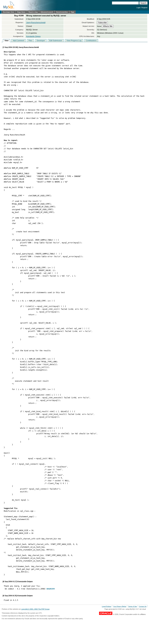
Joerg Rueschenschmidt (35, 23)
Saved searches (62, 12)
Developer (41, 41)
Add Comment (18, 41)
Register (145, 7)
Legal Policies (106, 606)
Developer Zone (8, 12)
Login (138, 7)
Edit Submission (55, 41)
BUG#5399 (51, 589)
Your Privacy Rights (119, 606)
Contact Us (142, 606)
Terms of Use (132, 606)
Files (30, 41)
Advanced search (47, 12)
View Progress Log (73, 41)
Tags (72, 12)
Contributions (91, 41)
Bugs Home (21, 12)
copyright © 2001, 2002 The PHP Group (35, 609)
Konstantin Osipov (33, 36)
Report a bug (33, 12)
